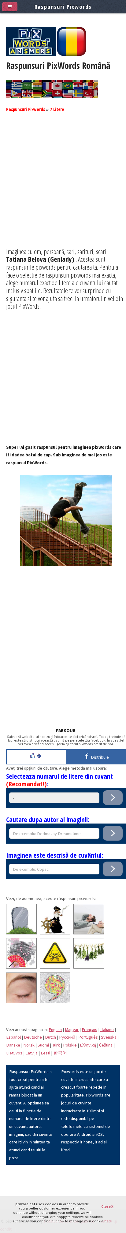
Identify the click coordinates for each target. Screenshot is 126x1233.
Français (89, 1029)
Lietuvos (14, 1053)
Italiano (107, 1029)
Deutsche (33, 1037)
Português (88, 1037)
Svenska (109, 1037)
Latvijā (31, 1053)
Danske (13, 1045)
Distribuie (99, 757)
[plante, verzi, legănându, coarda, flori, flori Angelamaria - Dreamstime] (88, 967)
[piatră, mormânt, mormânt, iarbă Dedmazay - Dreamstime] (21, 933)
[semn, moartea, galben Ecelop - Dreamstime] (55, 967)
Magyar (72, 1029)
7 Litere (57, 109)
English (55, 1029)
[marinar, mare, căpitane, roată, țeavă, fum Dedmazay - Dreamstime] (55, 933)
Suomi (43, 1045)
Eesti (45, 1053)
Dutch (50, 1037)
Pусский (67, 1037)
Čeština (106, 1045)
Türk (56, 1045)
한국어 (60, 1053)
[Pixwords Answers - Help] (31, 54)
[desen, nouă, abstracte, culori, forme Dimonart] (55, 1001)
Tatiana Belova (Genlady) (40, 259)
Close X (107, 1206)
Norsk (29, 1045)
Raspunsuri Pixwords (25, 109)
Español (13, 1037)
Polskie (70, 1045)
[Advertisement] (63, 185)
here (108, 1221)
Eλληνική (88, 1045)
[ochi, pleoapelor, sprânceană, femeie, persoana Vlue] (21, 1001)
